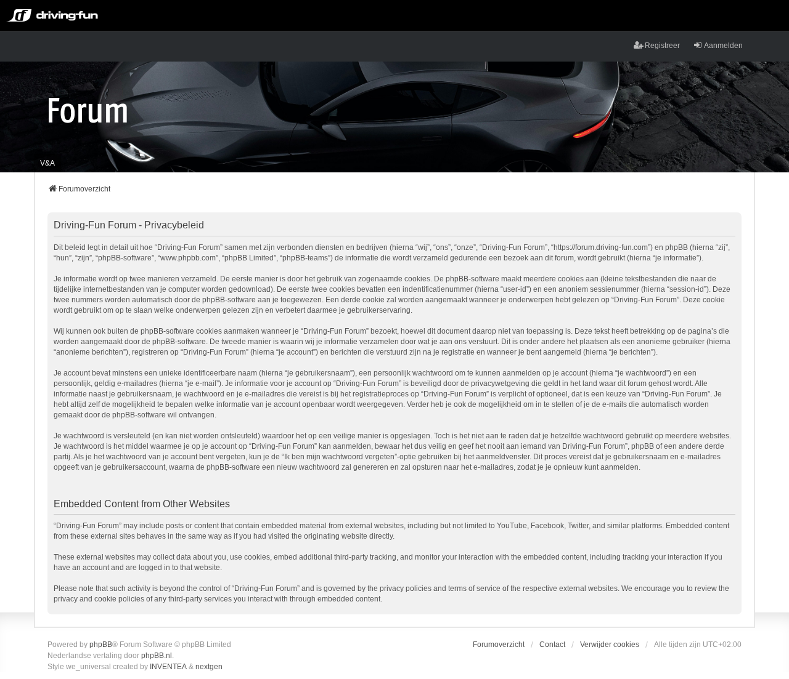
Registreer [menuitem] (662, 45)
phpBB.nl (156, 655)
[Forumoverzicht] (88, 109)
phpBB (100, 644)
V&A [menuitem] (47, 163)
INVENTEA (168, 666)
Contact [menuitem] (552, 644)
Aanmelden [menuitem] (723, 45)
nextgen (209, 666)
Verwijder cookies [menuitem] (609, 644)
